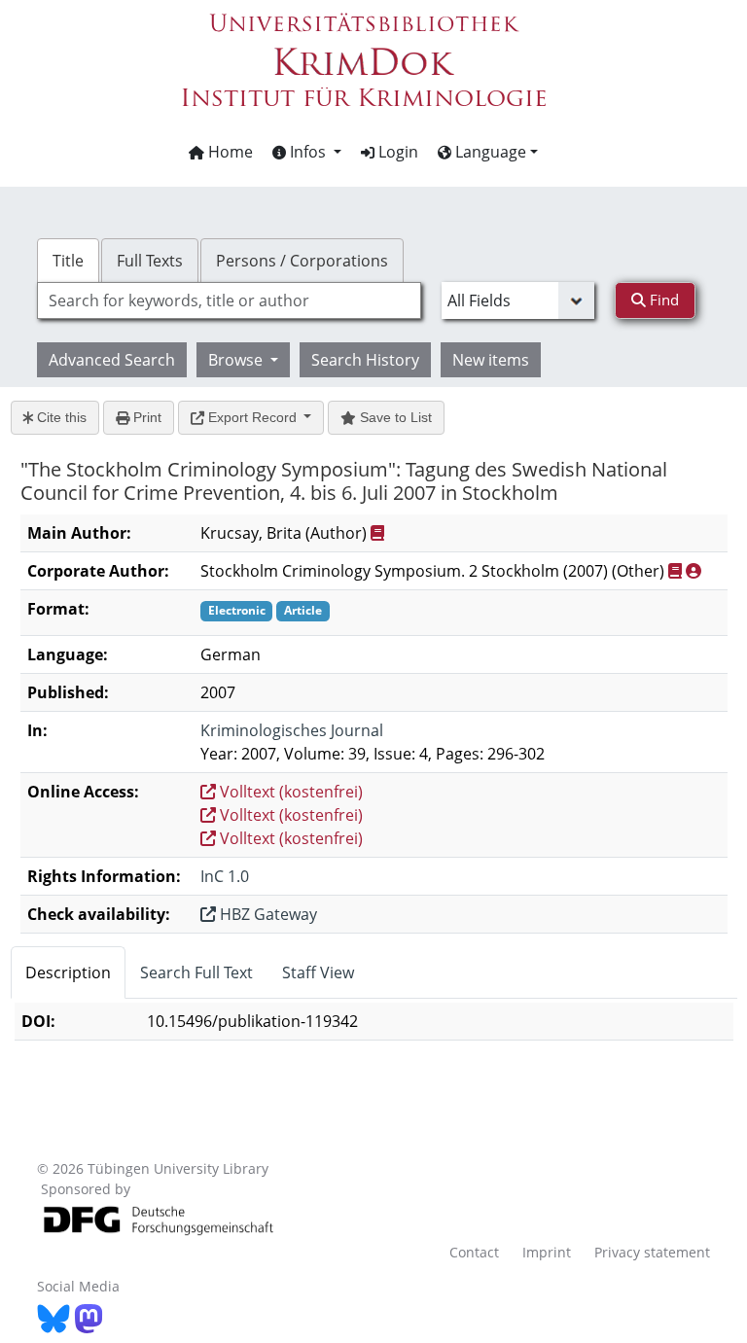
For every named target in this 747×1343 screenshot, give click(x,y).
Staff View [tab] (318, 972)
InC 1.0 (224, 876)
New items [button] (490, 360)
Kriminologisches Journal (291, 730)
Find (662, 299)
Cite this (60, 417)
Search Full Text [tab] (196, 972)
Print (145, 417)
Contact (474, 1252)
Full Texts (150, 260)
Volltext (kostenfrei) (289, 791)
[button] (307, 151)
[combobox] (228, 300)
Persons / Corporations (302, 260)
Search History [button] (365, 360)
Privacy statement (652, 1252)
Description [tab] (68, 972)
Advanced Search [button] (112, 360)
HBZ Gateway (266, 914)
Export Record (252, 417)
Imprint (546, 1252)
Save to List (394, 417)
